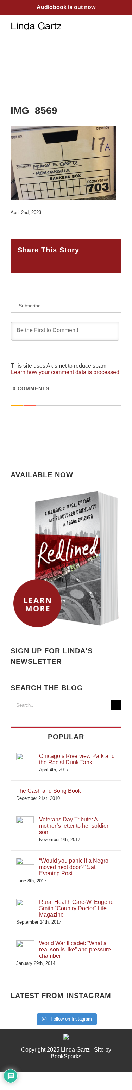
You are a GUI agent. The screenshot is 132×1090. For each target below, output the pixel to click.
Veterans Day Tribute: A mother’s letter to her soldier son (73, 825)
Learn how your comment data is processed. (66, 372)
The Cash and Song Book (48, 791)
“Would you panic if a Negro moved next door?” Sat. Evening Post (73, 867)
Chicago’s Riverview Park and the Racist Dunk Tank (77, 759)
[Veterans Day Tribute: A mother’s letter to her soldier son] (25, 820)
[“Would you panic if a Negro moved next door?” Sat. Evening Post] (25, 861)
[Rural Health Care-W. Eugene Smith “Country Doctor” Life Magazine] (25, 902)
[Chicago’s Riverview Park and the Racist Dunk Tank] (25, 756)
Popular (66, 737)
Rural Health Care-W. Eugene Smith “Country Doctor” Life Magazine (76, 908)
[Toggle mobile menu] (118, 25)
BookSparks (66, 1056)
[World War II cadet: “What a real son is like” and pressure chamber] (25, 944)
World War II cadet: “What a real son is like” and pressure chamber (75, 949)
